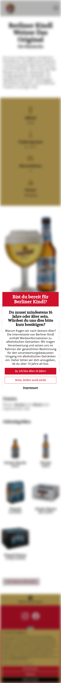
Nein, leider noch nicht (30, 380)
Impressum (30, 388)
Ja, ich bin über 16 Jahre (30, 371)
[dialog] (30, 341)
